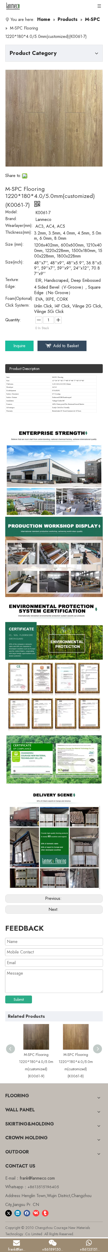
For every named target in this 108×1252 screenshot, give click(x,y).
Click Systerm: (17, 306)
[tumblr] (45, 1212)
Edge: (10, 287)
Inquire (19, 346)
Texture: (12, 280)
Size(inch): (14, 262)
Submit (19, 999)
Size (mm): (14, 245)
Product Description (24, 368)
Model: (11, 212)
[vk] (36, 1212)
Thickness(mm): (18, 233)
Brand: (11, 219)
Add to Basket (66, 346)
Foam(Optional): (19, 299)
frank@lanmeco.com (37, 1178)
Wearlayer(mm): (19, 226)
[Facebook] (27, 1212)
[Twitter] (8, 1212)
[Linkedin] (17, 1212)
